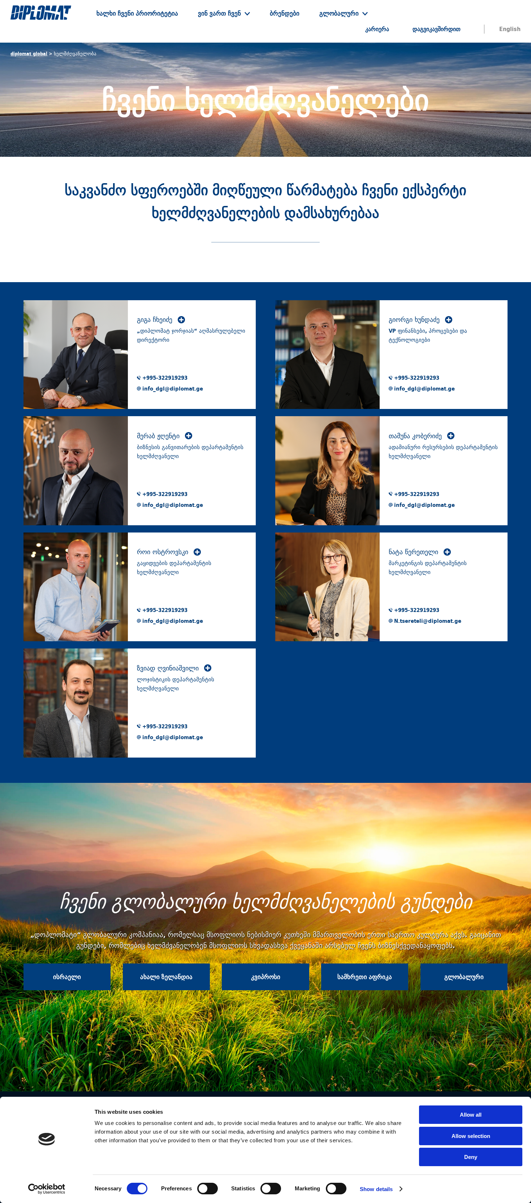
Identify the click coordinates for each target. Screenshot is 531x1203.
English (510, 29)
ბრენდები (284, 13)
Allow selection (471, 1136)
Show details (376, 1189)
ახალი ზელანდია (166, 977)
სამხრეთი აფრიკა (364, 977)
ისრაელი (67, 977)
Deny (470, 1157)
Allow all (471, 1115)
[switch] (207, 1188)
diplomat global (28, 53)
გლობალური (464, 977)
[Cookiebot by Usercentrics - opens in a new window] (46, 1188)
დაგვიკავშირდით (437, 29)
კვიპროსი (265, 977)
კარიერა (377, 29)
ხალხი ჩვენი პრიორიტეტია (137, 13)
